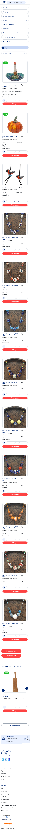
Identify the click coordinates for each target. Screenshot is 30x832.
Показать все (11, 655)
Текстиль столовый (9, 37)
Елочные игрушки (8, 24)
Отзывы (3, 779)
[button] (26, 688)
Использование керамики (9, 768)
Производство (5, 771)
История (3, 773)
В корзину (16, 104)
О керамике (10, 736)
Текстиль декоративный (10, 33)
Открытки (6, 28)
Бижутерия (6, 12)
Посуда (5, 7)
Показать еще (11, 651)
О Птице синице (6, 776)
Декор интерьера (8, 16)
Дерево (5, 20)
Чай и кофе (6, 41)
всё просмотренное (15, 725)
